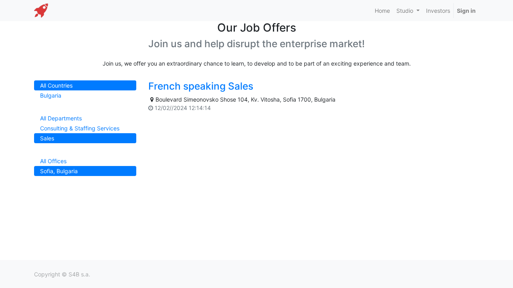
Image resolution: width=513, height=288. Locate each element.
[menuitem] (382, 10)
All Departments (61, 118)
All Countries (56, 85)
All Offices (53, 161)
